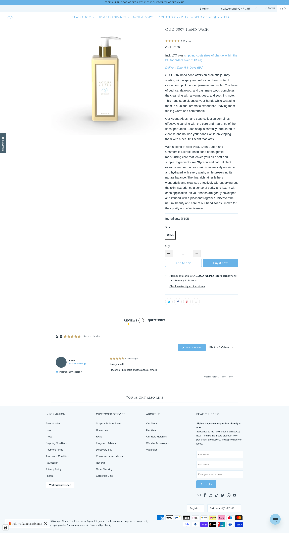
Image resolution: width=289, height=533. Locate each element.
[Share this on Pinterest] (187, 301)
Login (271, 8)
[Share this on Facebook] (178, 301)
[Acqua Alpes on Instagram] (210, 495)
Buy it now (220, 263)
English (205, 8)
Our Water (151, 430)
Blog (48, 430)
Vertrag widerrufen (60, 485)
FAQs (99, 436)
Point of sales (53, 423)
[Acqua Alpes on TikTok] (216, 495)
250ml (170, 235)
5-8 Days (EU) (193, 67)
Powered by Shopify (101, 525)
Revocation (52, 462)
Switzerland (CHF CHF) (236, 8)
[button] (83, 17)
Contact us (102, 430)
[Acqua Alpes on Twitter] (222, 495)
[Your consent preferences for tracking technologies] (5, 527)
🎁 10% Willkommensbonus (25, 523)
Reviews (101, 462)
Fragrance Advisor (106, 443)
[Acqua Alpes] (10, 17)
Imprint (49, 475)
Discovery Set (104, 449)
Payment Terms (54, 449)
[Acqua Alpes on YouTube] (234, 495)
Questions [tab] (156, 321)
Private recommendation (109, 456)
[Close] (45, 523)
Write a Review (195, 348)
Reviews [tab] (133, 321)
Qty (167, 246)
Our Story (151, 423)
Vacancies (152, 449)
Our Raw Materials (156, 436)
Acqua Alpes (61, 521)
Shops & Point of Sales (108, 423)
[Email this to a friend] (196, 301)
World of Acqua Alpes (157, 443)
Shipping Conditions (56, 443)
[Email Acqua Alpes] (198, 495)
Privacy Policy (54, 469)
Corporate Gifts (104, 475)
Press (49, 436)
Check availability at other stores (187, 286)
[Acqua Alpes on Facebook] (204, 495)
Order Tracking (104, 469)
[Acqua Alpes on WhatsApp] (228, 495)
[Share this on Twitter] (169, 301)
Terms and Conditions (58, 456)
